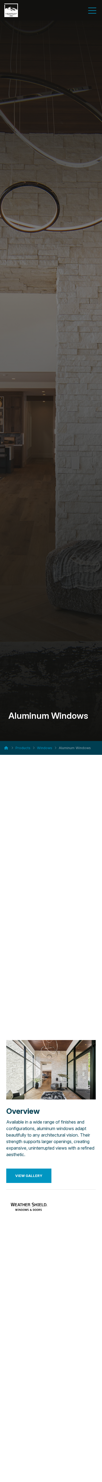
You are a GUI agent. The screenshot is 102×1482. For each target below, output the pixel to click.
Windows (44, 748)
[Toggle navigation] (92, 10)
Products (23, 748)
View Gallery (28, 1176)
